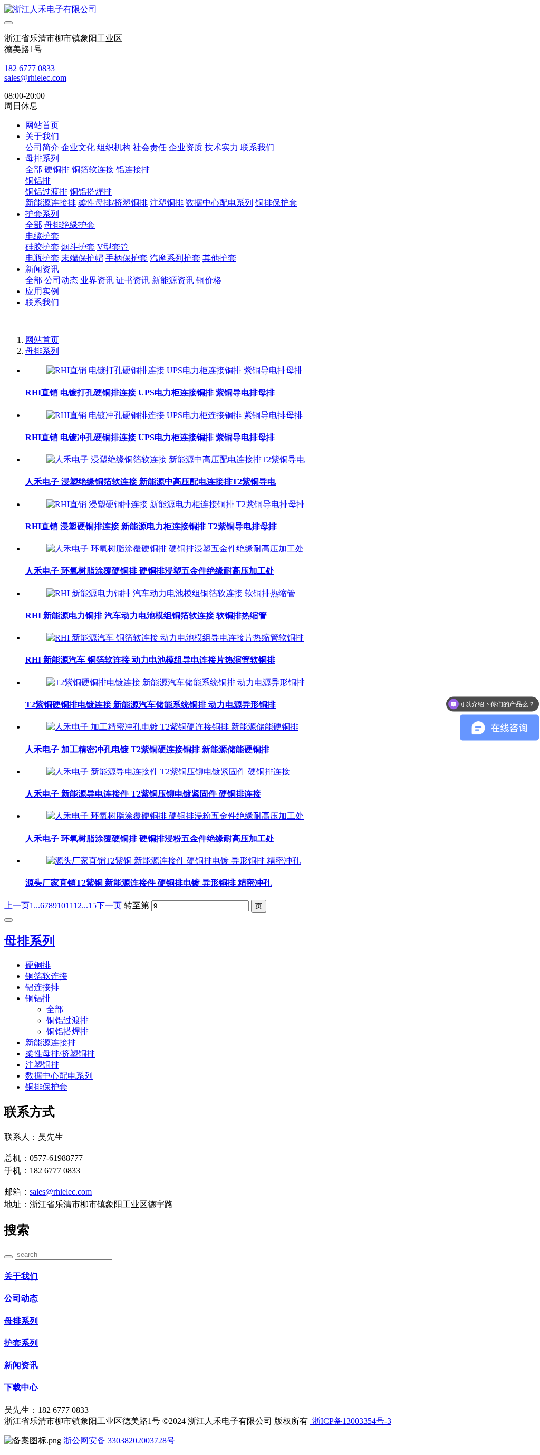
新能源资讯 (173, 280)
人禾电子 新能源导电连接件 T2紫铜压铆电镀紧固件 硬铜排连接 (143, 793)
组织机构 (114, 147)
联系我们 (257, 147)
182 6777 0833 (29, 68)
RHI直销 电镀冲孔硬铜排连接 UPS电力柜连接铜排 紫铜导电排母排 (150, 437)
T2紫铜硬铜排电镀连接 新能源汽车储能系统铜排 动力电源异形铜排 (150, 704)
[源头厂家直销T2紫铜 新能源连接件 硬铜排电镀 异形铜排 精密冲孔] (173, 860)
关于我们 (42, 136)
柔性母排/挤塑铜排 (113, 202)
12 (77, 905)
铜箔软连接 (93, 169)
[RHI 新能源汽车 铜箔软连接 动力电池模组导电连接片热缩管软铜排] (175, 637)
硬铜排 (57, 169)
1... (35, 905)
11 (69, 905)
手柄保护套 (126, 258)
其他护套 (219, 258)
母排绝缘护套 (69, 224)
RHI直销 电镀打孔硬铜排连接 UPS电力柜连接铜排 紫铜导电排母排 (150, 392)
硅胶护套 (42, 246)
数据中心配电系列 (219, 202)
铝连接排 (133, 169)
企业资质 (185, 147)
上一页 (17, 905)
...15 (89, 905)
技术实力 (221, 147)
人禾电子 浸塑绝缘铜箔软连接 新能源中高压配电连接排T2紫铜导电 (150, 481)
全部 (33, 169)
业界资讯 (97, 280)
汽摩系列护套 (175, 258)
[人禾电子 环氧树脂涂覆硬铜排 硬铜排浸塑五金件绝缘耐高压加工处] (175, 548)
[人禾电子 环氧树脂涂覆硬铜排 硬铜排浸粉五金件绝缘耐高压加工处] (175, 815)
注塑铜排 (167, 202)
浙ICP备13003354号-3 (350, 1421)
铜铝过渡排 (46, 191)
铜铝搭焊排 (91, 191)
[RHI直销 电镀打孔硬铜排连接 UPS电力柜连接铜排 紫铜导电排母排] (174, 370)
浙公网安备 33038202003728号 (118, 1440)
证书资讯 (133, 280)
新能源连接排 (50, 202)
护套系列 (42, 213)
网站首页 (42, 125)
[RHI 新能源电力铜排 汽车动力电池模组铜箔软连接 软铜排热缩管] (170, 593)
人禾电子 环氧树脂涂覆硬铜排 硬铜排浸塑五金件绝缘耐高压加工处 (149, 570)
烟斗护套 (78, 246)
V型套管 (113, 246)
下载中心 (21, 1387)
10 (61, 905)
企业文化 (78, 147)
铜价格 (208, 280)
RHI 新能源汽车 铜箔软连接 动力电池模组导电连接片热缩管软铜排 (150, 659)
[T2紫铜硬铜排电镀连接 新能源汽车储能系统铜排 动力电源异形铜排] (175, 682)
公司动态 (61, 280)
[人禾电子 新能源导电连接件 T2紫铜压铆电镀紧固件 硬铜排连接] (168, 771)
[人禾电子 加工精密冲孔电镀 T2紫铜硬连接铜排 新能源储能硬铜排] (172, 726)
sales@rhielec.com (35, 77)
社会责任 (150, 147)
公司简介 (42, 147)
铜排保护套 (276, 202)
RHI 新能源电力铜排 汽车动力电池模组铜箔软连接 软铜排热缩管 (146, 615)
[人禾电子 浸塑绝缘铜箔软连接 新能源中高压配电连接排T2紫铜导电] (175, 459)
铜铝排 (38, 180)
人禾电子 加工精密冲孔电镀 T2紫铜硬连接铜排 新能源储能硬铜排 (147, 749)
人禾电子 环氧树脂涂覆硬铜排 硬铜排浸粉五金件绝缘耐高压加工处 (149, 838)
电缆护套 (42, 235)
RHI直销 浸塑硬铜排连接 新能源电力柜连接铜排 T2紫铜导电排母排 (151, 526)
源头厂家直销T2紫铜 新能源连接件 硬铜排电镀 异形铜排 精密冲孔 (148, 882)
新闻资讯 (42, 269)
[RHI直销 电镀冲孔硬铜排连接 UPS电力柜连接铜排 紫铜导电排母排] (174, 415)
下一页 (109, 905)
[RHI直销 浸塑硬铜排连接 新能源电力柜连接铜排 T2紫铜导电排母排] (175, 504)
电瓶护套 (42, 258)
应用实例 (42, 291)
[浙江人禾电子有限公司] (270, 9)
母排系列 (42, 158)
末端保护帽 (82, 258)
